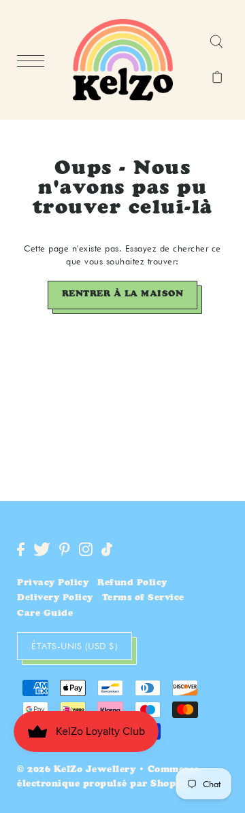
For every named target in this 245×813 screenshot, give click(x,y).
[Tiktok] (106, 549)
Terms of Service (143, 598)
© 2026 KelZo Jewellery (76, 770)
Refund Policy (132, 583)
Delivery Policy (55, 598)
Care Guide (45, 614)
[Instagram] (86, 549)
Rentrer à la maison (123, 294)
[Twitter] (41, 549)
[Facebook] (20, 549)
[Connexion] (216, 42)
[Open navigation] (34, 60)
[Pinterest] (64, 549)
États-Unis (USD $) (74, 645)
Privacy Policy (52, 583)
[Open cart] (217, 78)
